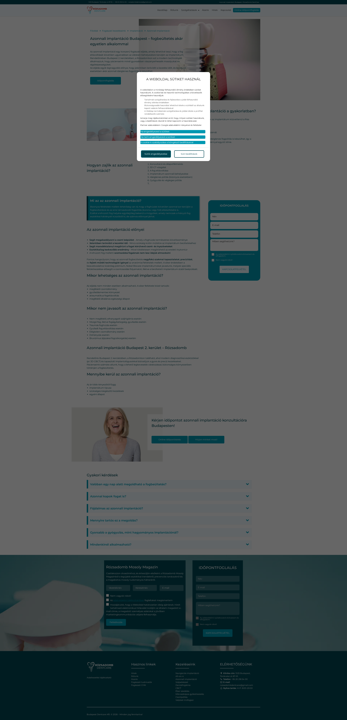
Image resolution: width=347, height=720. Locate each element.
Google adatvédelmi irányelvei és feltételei (181, 125)
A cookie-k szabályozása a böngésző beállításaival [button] (166, 142)
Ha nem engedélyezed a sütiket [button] (157, 137)
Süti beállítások (189, 154)
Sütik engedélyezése (155, 154)
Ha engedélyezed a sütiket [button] (154, 131)
